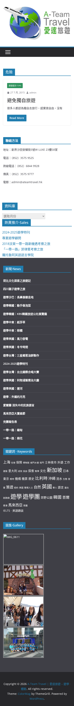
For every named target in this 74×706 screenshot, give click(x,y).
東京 (6, 479)
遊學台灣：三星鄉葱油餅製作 (21, 355)
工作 (67, 462)
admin (32, 92)
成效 (20, 471)
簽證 (9, 487)
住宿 (13, 462)
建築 (5, 471)
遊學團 (31, 496)
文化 (43, 471)
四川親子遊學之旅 (14, 289)
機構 (18, 479)
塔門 (42, 462)
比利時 (41, 478)
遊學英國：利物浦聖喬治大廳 (21, 380)
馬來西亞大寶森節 (14, 413)
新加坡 (54, 469)
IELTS (6, 510)
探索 (31, 471)
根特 (12, 479)
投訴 (25, 471)
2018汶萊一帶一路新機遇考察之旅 (26, 244)
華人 (55, 487)
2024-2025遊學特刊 (16, 232)
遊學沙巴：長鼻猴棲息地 (18, 297)
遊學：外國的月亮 (14, 397)
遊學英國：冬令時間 (15, 347)
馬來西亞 (15, 505)
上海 (6, 462)
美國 (21, 487)
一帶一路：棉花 (12, 438)
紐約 (16, 487)
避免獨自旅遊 (21, 100)
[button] (37, 22)
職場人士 (28, 487)
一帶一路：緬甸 (12, 430)
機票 (25, 479)
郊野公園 (46, 497)
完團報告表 (10, 422)
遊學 (16, 496)
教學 (37, 471)
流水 (59, 479)
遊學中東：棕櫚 (12, 330)
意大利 (12, 471)
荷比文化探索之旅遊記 (17, 280)
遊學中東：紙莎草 (14, 322)
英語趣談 (17, 510)
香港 (5, 505)
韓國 (57, 497)
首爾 (65, 497)
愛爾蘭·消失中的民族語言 (18, 405)
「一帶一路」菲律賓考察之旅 (22, 249)
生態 (65, 479)
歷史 (31, 479)
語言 (61, 487)
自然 (37, 487)
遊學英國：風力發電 (15, 339)
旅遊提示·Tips (15, 85)
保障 (19, 462)
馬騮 (25, 505)
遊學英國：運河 (12, 388)
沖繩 (51, 478)
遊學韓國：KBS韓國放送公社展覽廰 (25, 314)
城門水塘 (34, 462)
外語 (60, 462)
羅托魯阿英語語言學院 (18, 255)
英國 (47, 486)
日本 (66, 471)
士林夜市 (51, 462)
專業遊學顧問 (11, 238)
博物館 (26, 462)
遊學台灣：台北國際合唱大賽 (21, 372)
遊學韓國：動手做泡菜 (17, 305)
